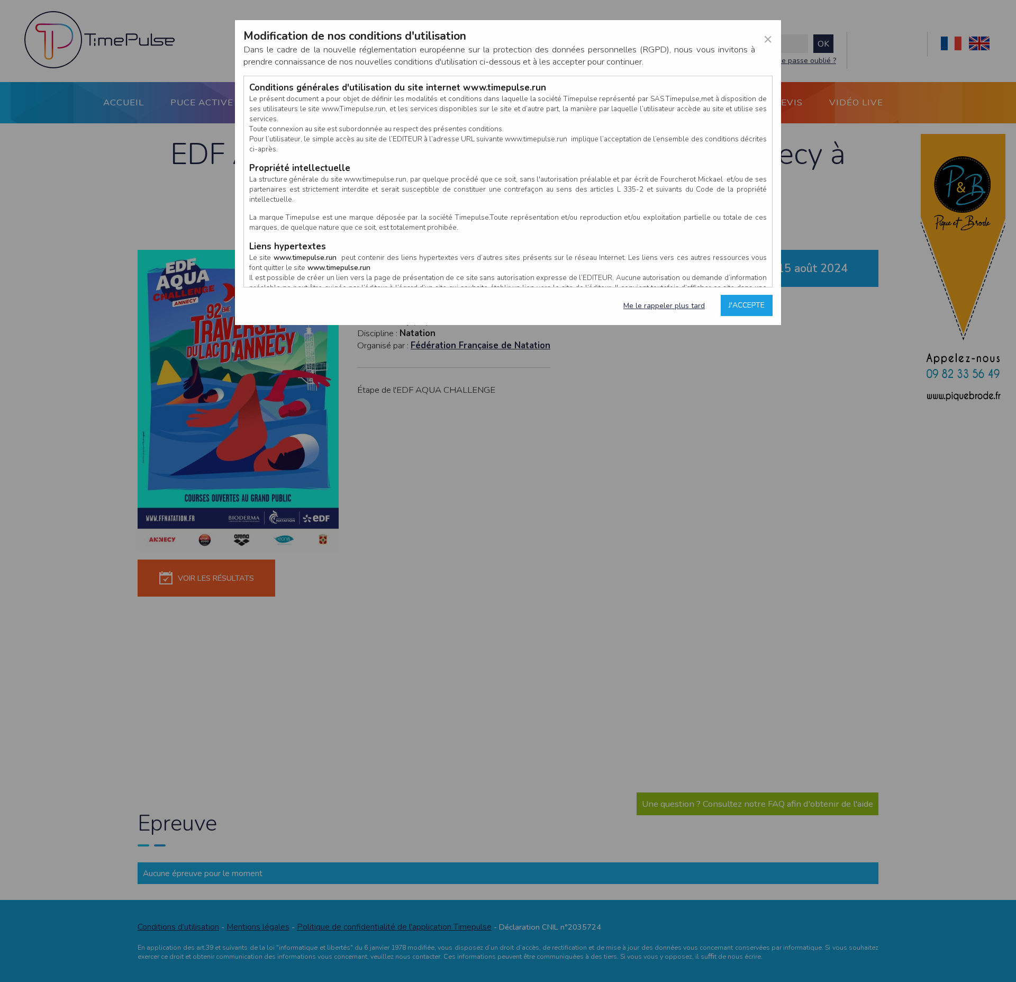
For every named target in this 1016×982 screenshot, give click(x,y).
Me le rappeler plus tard (664, 306)
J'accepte (747, 305)
